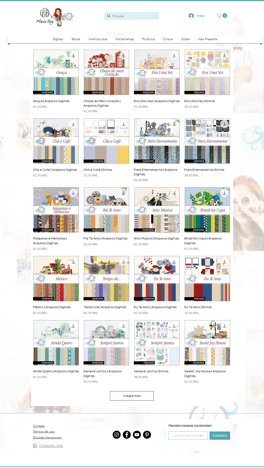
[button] (222, 15)
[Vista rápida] (56, 72)
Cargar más (132, 395)
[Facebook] (127, 435)
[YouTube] (137, 435)
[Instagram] (117, 435)
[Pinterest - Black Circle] (147, 435)
